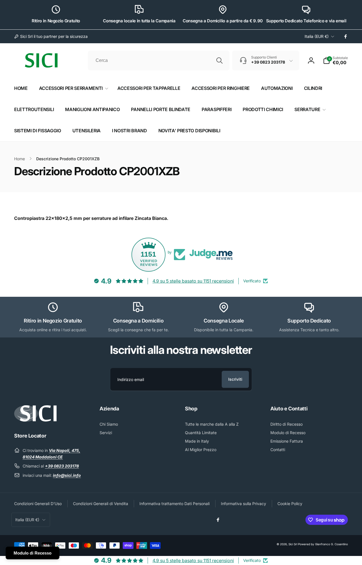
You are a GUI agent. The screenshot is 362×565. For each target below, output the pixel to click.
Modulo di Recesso (32, 553)
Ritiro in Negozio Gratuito (56, 20)
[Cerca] (219, 60)
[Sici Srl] (35, 420)
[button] (335, 60)
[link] (51, 36)
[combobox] (158, 60)
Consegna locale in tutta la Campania (139, 20)
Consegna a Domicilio (138, 321)
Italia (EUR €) (317, 36)
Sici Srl (292, 544)
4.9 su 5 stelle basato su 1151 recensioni (193, 281)
